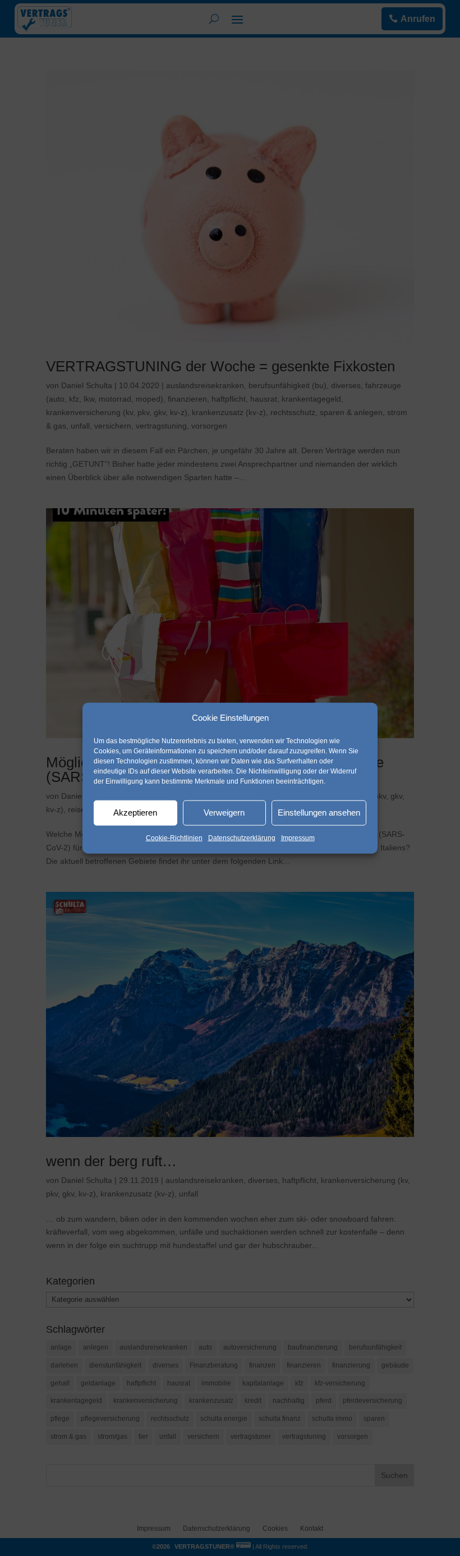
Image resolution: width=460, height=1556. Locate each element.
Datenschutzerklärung (241, 838)
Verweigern (224, 812)
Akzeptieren (135, 812)
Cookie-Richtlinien (174, 838)
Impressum (298, 838)
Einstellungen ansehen (319, 812)
